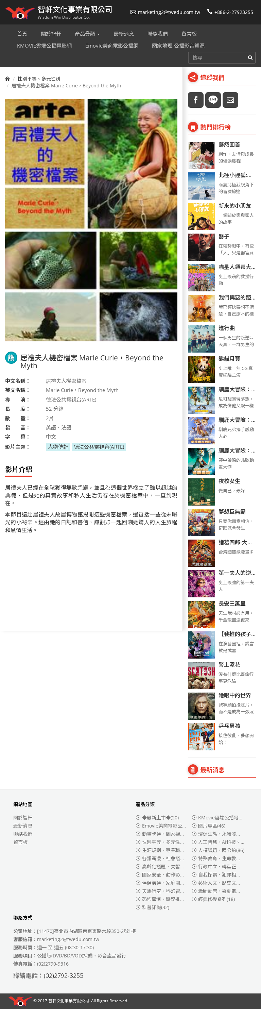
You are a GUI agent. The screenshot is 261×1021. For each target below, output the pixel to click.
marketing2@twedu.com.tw (169, 12)
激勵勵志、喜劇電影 (223, 891)
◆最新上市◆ (160, 817)
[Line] (213, 100)
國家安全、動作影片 (169, 874)
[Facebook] (196, 100)
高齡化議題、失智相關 (170, 866)
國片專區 (211, 825)
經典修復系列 (216, 899)
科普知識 (155, 907)
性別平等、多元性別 (39, 78)
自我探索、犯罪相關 (223, 874)
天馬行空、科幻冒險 (167, 891)
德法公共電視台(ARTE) (99, 446)
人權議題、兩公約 (221, 850)
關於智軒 (22, 817)
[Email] (230, 100)
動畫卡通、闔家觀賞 (167, 834)
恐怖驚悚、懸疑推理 (169, 899)
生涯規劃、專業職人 (167, 850)
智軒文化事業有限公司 (68, 1001)
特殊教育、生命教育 (223, 858)
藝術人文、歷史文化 (223, 883)
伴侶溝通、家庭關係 (169, 883)
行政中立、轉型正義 (223, 866)
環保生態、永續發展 (223, 834)
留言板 (20, 842)
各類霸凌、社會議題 (167, 858)
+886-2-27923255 (233, 12)
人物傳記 (58, 446)
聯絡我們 (22, 834)
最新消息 (22, 825)
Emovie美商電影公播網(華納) (178, 825)
